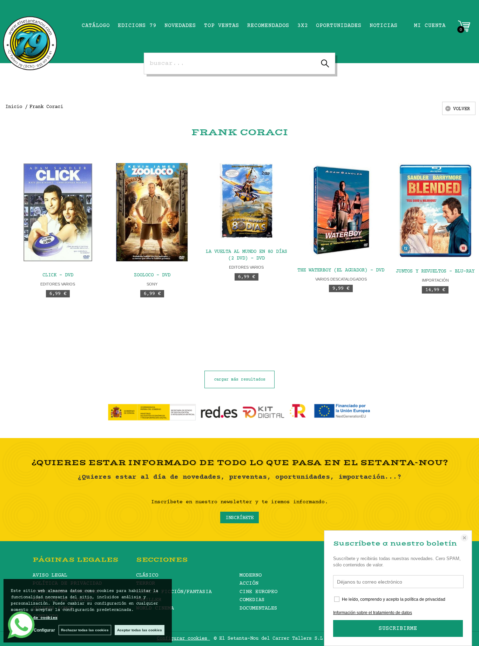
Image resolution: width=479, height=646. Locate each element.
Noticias (384, 25)
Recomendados (268, 25)
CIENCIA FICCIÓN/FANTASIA (174, 592)
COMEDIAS (252, 600)
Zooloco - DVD (152, 275)
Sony (152, 284)
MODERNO (251, 575)
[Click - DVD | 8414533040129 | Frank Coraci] (57, 212)
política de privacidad (425, 599)
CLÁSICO (147, 575)
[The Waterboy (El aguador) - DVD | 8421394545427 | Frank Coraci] (341, 210)
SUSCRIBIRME (398, 628)
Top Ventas (221, 25)
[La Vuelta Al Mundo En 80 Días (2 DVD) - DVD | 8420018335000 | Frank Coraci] (246, 200)
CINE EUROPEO (258, 592)
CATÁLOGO (96, 25)
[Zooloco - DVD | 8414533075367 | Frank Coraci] (152, 212)
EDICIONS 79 (137, 25)
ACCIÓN (249, 583)
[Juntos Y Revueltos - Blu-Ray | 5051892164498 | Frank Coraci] (435, 210)
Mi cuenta (430, 25)
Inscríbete (239, 518)
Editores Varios (57, 284)
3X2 (302, 25)
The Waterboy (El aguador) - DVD (340, 270)
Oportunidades (339, 25)
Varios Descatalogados (341, 279)
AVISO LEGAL (50, 575)
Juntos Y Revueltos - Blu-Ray (435, 271)
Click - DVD (57, 275)
